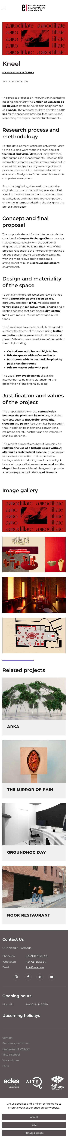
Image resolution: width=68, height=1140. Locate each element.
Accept (34, 1117)
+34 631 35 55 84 (36, 961)
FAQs (5, 1066)
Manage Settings (34, 1132)
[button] (4, 8)
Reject (34, 1124)
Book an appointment (16, 1043)
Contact (7, 1037)
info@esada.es (35, 967)
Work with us (10, 1060)
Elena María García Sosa (18, 72)
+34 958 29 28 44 (36, 956)
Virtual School (11, 1054)
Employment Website (16, 1049)
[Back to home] (34, 8)
